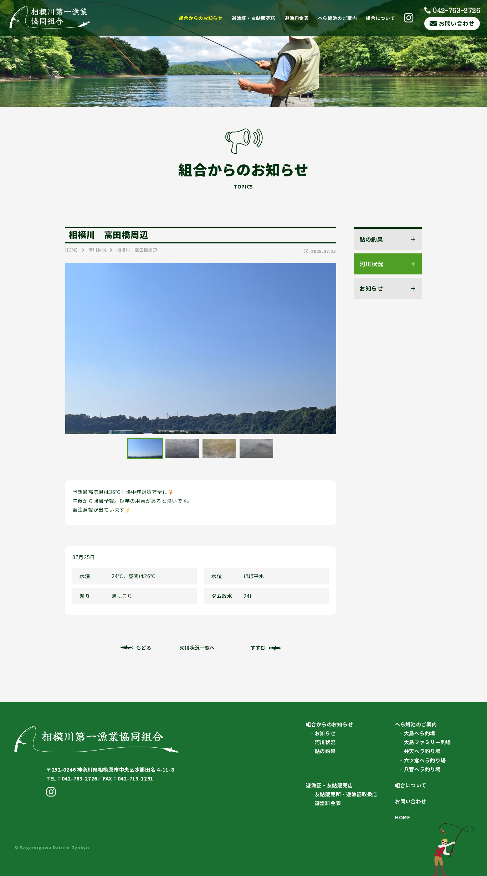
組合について (380, 18)
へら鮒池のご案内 (337, 18)
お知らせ (325, 733)
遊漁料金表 (296, 18)
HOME (402, 817)
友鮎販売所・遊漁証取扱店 (346, 794)
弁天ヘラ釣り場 (422, 750)
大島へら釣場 (419, 733)
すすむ (257, 647)
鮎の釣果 (325, 750)
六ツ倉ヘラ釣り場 (425, 760)
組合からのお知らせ (201, 18)
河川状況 (325, 742)
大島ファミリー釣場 (427, 742)
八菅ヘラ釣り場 (422, 769)
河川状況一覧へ (197, 647)
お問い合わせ (457, 23)
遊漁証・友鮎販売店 (254, 18)
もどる (143, 647)
